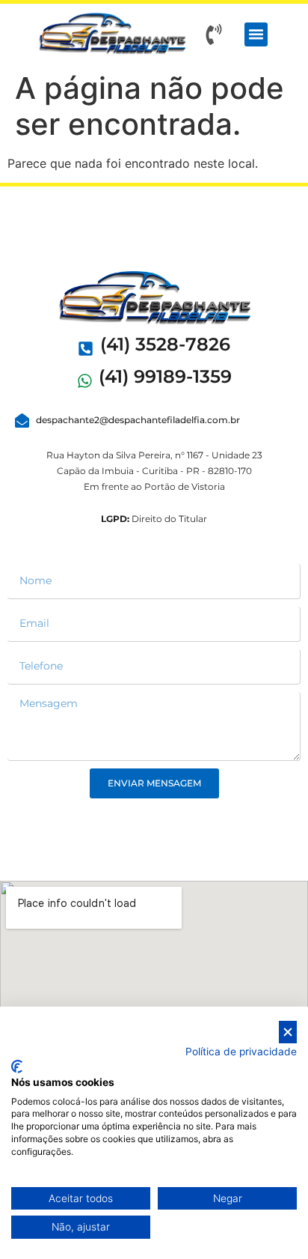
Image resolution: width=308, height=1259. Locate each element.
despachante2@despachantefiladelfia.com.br (138, 419)
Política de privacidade (241, 1052)
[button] (256, 34)
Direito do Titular (154, 518)
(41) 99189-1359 (165, 376)
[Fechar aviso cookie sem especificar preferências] (288, 1032)
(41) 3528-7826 (165, 344)
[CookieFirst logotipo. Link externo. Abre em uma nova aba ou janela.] (16, 1066)
